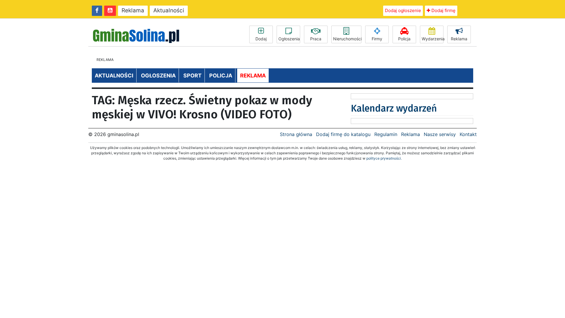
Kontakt (468, 134)
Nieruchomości (347, 38)
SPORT (192, 75)
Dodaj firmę (443, 10)
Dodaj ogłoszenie (403, 10)
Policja (404, 38)
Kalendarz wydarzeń (394, 108)
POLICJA (220, 75)
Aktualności (168, 10)
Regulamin (385, 134)
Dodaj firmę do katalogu (343, 134)
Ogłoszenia (289, 38)
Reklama (133, 10)
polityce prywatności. (384, 158)
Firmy (377, 38)
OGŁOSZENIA (158, 75)
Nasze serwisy (440, 134)
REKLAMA (253, 75)
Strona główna (296, 134)
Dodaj (261, 38)
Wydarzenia (432, 38)
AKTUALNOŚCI (114, 75)
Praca (315, 38)
